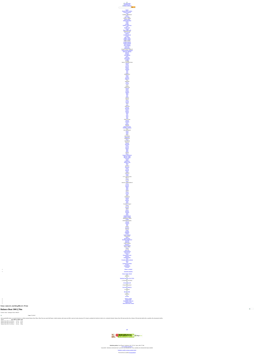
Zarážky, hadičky (127, 39)
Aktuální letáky (128, 299)
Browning (127, 108)
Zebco (127, 73)
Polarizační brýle (127, 126)
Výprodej (127, 267)
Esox (127, 123)
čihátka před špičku (127, 20)
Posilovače (127, 57)
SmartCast (127, 242)
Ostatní (127, 29)
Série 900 (127, 240)
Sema (127, 70)
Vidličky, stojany (127, 38)
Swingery (127, 227)
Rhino (127, 93)
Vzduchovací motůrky (127, 263)
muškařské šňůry (127, 257)
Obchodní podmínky (128, 271)
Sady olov (127, 46)
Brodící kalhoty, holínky (127, 11)
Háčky (127, 15)
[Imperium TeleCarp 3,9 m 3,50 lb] (127, 279)
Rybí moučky (127, 58)
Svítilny (127, 36)
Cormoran (127, 121)
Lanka (127, 26)
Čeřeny (127, 230)
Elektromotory (127, 48)
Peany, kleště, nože (127, 30)
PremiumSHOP (132, 352)
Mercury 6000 (127, 291)
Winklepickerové (127, 215)
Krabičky (127, 24)
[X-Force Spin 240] (127, 284)
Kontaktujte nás (127, 4)
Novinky (127, 264)
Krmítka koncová (127, 42)
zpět (127, 329)
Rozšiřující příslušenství (127, 239)
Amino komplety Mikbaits (127, 50)
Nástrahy (127, 52)
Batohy (127, 9)
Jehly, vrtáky (127, 17)
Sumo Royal (127, 252)
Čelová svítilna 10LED (127, 273)
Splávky (127, 33)
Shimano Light (127, 162)
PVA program (127, 32)
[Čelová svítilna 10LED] (127, 275)
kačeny (127, 21)
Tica (127, 71)
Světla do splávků (127, 34)
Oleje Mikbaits (127, 55)
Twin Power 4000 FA (127, 287)
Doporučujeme (127, 265)
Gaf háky (127, 231)
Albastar (127, 63)
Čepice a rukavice (127, 12)
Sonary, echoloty (127, 234)
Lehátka (127, 59)
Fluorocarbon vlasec (127, 255)
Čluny (127, 13)
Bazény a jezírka (128, 298)
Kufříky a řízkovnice (127, 25)
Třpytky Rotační (127, 245)
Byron (127, 64)
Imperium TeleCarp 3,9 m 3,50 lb (127, 278)
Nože (127, 118)
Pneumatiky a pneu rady (128, 300)
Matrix (127, 237)
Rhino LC (127, 79)
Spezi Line (127, 250)
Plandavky (127, 244)
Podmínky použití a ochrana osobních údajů (127, 350)
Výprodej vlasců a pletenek (127, 259)
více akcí (127, 296)
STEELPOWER (127, 251)
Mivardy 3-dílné (127, 157)
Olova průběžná (127, 45)
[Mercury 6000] (127, 293)
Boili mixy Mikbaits (127, 51)
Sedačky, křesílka (127, 217)
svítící (127, 23)
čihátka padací (127, 19)
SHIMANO (127, 137)
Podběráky (127, 232)
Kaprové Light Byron (127, 155)
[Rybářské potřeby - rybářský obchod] (127, 2)
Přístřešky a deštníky (127, 127)
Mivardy (127, 67)
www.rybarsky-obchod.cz (127, 346)
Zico (127, 117)
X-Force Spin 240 (127, 282)
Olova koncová (127, 44)
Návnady (127, 54)
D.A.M (127, 65)
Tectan (127, 254)
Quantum (127, 69)
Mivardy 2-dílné (127, 156)
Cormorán (127, 223)
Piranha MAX (127, 238)
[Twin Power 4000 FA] (127, 288)
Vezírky (127, 233)
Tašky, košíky (127, 37)
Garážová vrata (128, 302)
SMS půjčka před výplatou (128, 303)
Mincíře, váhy (127, 27)
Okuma (127, 68)
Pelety (127, 56)
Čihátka (127, 219)
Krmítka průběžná (127, 43)
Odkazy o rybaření (128, 269)
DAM (127, 76)
